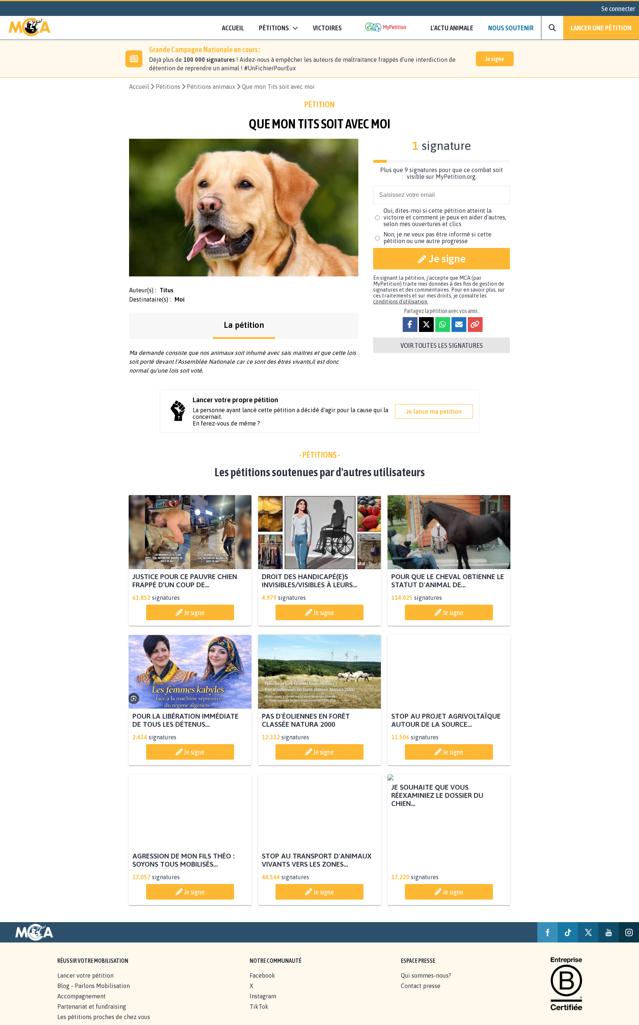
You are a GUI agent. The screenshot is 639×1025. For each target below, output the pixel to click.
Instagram (263, 1004)
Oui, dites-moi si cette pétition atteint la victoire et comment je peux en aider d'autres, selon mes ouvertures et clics (444, 217)
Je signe (495, 59)
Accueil (233, 28)
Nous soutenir (511, 28)
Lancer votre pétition (85, 983)
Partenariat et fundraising (91, 1014)
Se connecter (618, 8)
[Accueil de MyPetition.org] (29, 28)
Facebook (262, 983)
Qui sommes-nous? (426, 983)
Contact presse (420, 994)
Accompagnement (81, 1004)
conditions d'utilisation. (400, 302)
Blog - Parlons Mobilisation (93, 994)
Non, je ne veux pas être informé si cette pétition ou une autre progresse (437, 237)
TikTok (259, 1014)
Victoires (327, 28)
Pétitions (168, 86)
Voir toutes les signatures (441, 345)
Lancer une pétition (601, 28)
